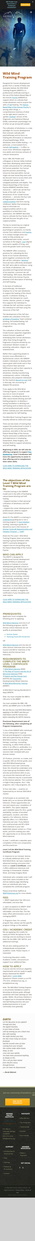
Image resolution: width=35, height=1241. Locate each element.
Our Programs (25, 1122)
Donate (22, 1131)
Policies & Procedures (8, 1168)
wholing (25, 260)
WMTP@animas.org (10, 893)
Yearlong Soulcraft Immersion (18, 637)
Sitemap (7, 1162)
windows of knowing (11, 319)
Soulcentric (17, 679)
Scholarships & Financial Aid (9, 1152)
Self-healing (13, 147)
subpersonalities (9, 202)
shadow (12, 117)
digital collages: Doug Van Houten (17, 1195)
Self (10, 105)
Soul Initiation (24, 522)
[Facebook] (20, 1167)
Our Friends (24, 1135)
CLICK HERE (17, 976)
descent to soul (21, 380)
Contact (7, 1173)
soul (23, 242)
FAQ (5, 1158)
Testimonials (24, 1127)
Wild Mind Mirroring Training (16, 683)
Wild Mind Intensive (10, 623)
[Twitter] (23, 1167)
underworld (7, 520)
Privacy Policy (20, 1190)
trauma (28, 232)
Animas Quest (12, 634)
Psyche (15, 97)
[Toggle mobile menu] (31, 12)
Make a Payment (23, 1154)
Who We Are (24, 1118)
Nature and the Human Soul (16, 676)
